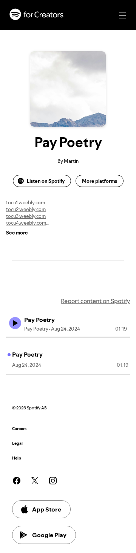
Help (16, 458)
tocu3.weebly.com (26, 216)
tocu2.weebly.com (26, 209)
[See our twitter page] (34, 480)
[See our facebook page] (16, 480)
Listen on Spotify (46, 181)
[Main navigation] (122, 15)
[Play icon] (15, 323)
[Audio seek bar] (68, 337)
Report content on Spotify (95, 301)
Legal (17, 443)
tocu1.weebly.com (25, 202)
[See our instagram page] (52, 480)
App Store (46, 509)
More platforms (99, 181)
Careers (19, 429)
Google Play (49, 535)
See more (17, 232)
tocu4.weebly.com (26, 222)
